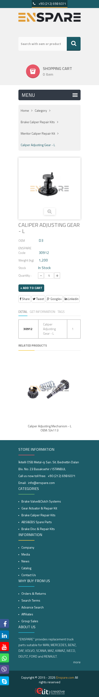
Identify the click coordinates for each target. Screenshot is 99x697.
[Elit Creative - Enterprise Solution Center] (49, 691)
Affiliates (27, 614)
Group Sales (29, 621)
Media (25, 554)
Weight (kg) (26, 260)
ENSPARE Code (24, 250)
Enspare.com (65, 677)
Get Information (42, 311)
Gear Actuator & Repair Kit (39, 508)
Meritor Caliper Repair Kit (38, 133)
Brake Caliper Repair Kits (38, 121)
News (25, 561)
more (77, 662)
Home (25, 110)
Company (27, 547)
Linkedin (73, 299)
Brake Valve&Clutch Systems (41, 501)
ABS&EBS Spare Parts (36, 521)
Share (25, 299)
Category (41, 110)
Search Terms (30, 600)
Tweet (39, 299)
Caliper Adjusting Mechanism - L (49, 426)
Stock (22, 267)
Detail (22, 311)
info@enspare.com (41, 482)
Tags (61, 311)
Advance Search (32, 607)
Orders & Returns (33, 593)
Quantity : (24, 275)
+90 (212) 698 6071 (52, 3)
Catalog (26, 568)
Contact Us (28, 574)
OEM (21, 240)
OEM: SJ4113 (49, 430)
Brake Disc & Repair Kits (38, 528)
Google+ (56, 299)
